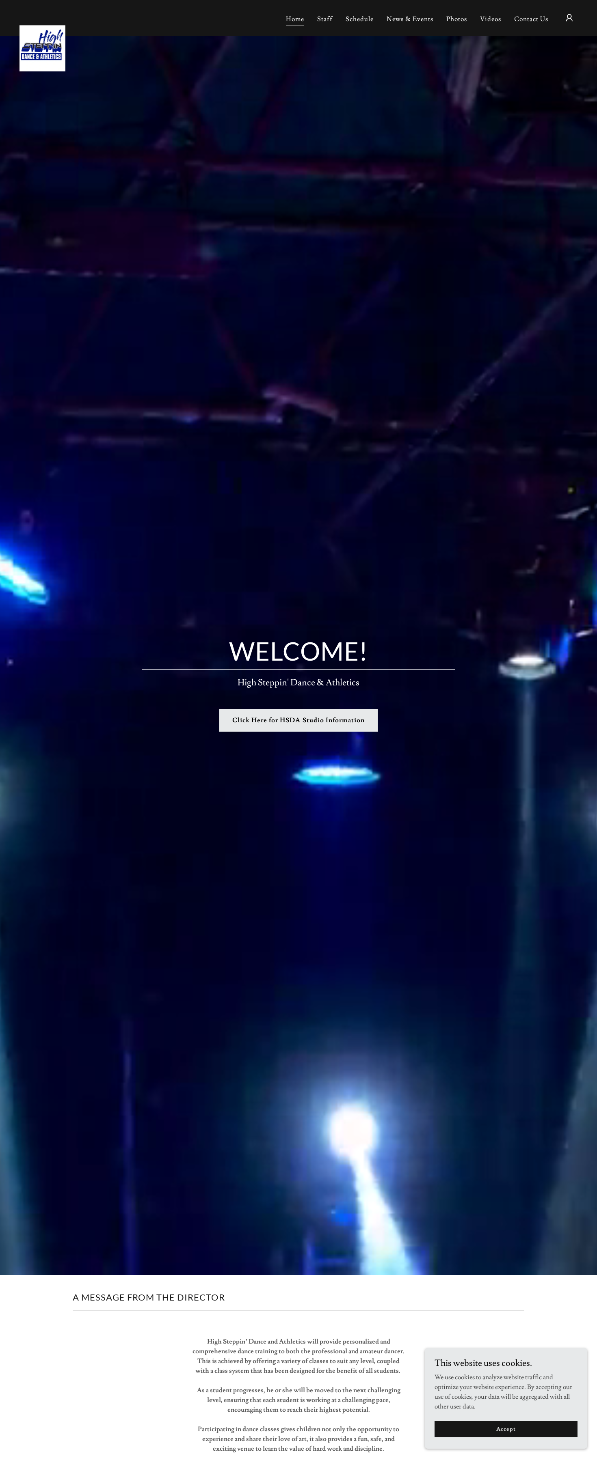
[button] (569, 18)
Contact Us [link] (531, 19)
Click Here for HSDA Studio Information (298, 720)
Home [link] (295, 19)
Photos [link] (456, 19)
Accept (505, 1428)
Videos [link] (490, 19)
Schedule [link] (360, 19)
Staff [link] (325, 19)
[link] (42, 16)
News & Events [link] (410, 19)
